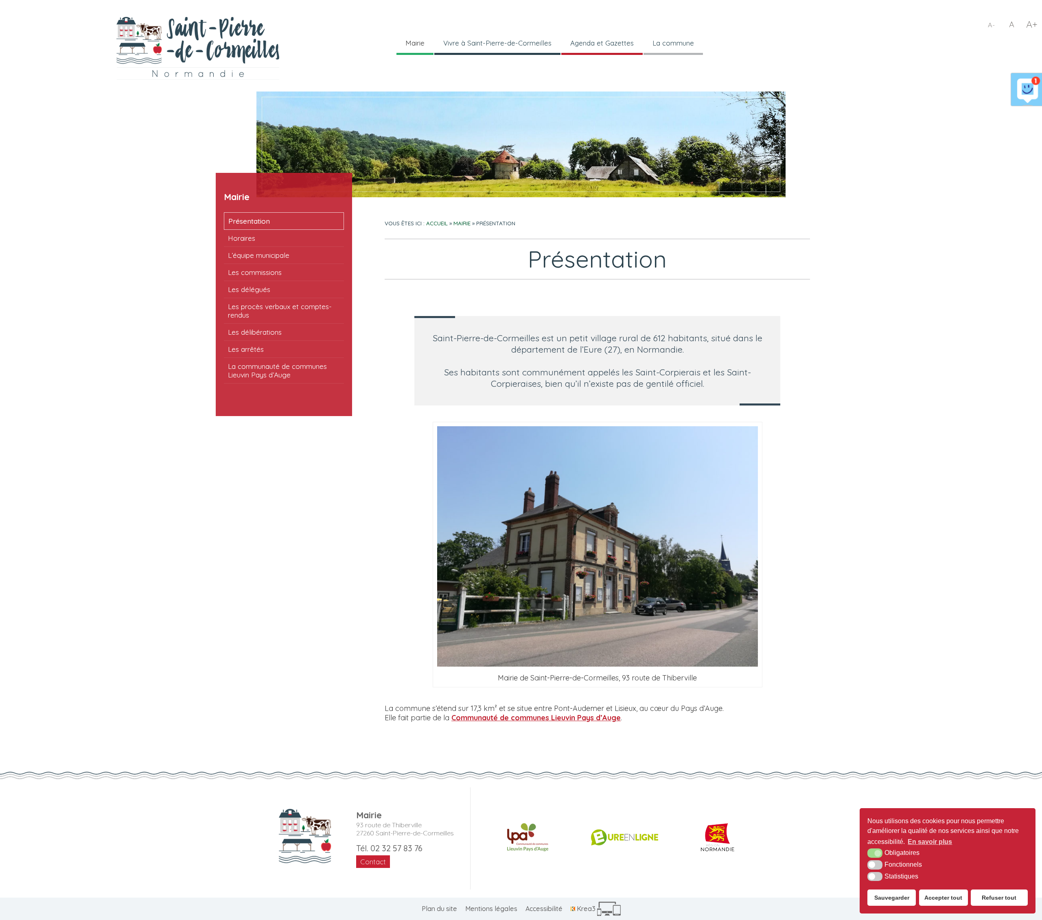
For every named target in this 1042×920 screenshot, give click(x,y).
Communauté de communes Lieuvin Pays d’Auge (536, 717)
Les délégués (249, 289)
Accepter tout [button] (943, 897)
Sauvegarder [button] (891, 897)
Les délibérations (255, 332)
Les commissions (255, 272)
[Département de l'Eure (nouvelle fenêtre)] (624, 837)
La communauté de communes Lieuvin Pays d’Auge (277, 370)
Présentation (249, 221)
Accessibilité (544, 909)
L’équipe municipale (258, 255)
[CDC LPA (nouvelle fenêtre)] (527, 837)
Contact (373, 861)
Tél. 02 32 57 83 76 (389, 848)
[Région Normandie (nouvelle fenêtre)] (718, 837)
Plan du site (439, 909)
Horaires (241, 238)
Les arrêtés (246, 349)
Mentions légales (491, 909)
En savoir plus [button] (930, 841)
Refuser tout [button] (999, 897)
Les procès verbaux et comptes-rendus (280, 310)
